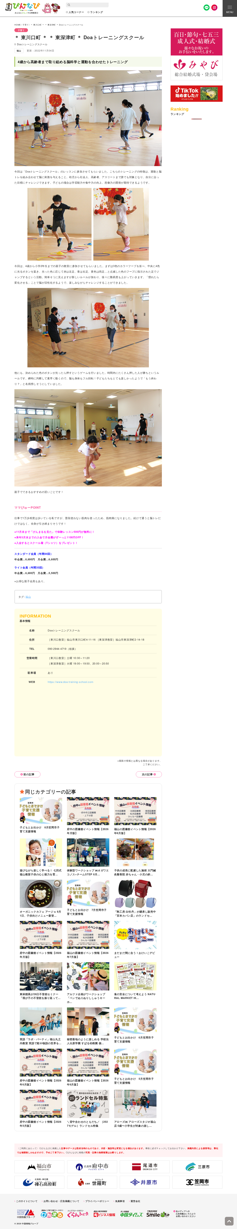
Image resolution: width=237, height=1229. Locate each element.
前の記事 (28, 774)
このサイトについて (27, 1201)
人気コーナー (76, 12)
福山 (28, 596)
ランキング (96, 12)
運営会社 (135, 1201)
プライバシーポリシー (97, 1201)
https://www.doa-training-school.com (70, 682)
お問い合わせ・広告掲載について (61, 1201)
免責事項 (120, 1201)
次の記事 (147, 774)
